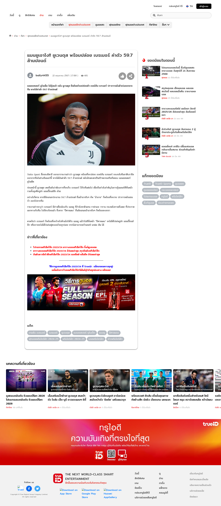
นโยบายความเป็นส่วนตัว (200, 485)
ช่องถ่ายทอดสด (166, 203)
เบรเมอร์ (53, 333)
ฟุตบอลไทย (114, 25)
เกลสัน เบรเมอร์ (37, 333)
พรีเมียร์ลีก (177, 196)
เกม (50, 15)
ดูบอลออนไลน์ (151, 190)
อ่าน (42, 15)
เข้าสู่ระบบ (204, 6)
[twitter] (37, 489)
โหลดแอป (158, 6)
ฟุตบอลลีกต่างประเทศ (79, 25)
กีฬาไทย (153, 25)
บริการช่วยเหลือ (197, 490)
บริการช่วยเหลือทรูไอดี (146, 497)
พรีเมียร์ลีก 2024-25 (73, 339)
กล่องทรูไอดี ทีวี (176, 6)
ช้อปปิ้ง (138, 488)
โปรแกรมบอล (150, 196)
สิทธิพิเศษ (30, 15)
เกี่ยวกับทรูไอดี (196, 473)
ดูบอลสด (99, 25)
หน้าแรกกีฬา (57, 25)
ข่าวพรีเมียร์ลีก (115, 339)
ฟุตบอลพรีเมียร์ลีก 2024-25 (43, 339)
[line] (21, 489)
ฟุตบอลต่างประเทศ (134, 25)
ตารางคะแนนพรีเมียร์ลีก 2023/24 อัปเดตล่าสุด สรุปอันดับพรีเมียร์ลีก (66, 251)
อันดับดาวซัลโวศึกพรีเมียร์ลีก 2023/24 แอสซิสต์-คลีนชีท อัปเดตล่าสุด (66, 254)
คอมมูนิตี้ (163, 493)
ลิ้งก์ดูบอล (149, 203)
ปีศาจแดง (114, 333)
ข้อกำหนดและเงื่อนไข (199, 479)
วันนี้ (12, 15)
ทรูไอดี (164, 196)
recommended (170, 190)
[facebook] (29, 489)
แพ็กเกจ (163, 488)
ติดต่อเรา (194, 496)
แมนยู (102, 333)
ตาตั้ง (60, 15)
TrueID (19, 6)
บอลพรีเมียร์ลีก (96, 339)
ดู (19, 15)
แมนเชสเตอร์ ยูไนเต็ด (84, 333)
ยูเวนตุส (65, 333)
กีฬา (23, 36)
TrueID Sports (163, 184)
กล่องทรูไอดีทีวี (142, 493)
